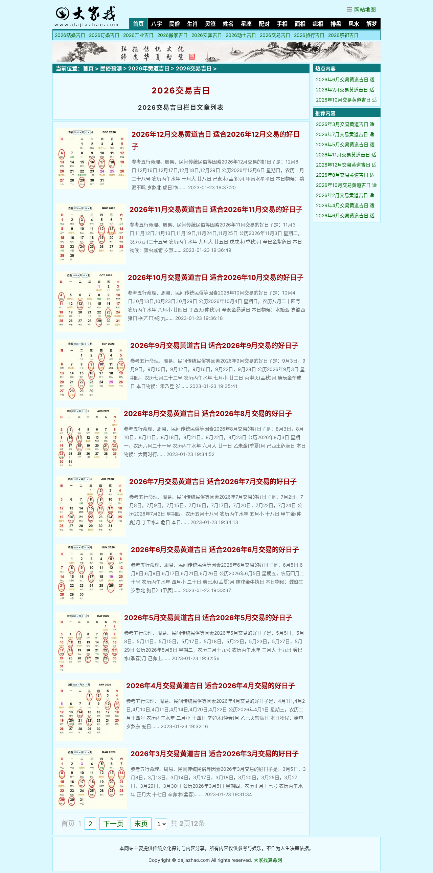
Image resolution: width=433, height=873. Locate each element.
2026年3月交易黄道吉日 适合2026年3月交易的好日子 (215, 754)
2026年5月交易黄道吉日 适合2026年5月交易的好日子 (208, 618)
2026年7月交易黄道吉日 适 (345, 134)
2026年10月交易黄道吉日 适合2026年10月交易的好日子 (215, 278)
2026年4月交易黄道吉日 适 (345, 205)
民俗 (174, 23)
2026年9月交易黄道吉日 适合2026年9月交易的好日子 (214, 346)
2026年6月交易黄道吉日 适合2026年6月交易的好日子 (215, 550)
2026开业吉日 (138, 35)
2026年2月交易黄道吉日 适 (345, 89)
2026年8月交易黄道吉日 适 (345, 175)
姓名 (228, 23)
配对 (264, 23)
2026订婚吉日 (104, 35)
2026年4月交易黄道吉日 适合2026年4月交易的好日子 (210, 686)
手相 (282, 23)
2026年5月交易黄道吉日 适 (345, 144)
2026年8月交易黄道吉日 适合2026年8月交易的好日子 (208, 414)
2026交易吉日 (275, 35)
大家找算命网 (268, 860)
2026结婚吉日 (70, 35)
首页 (138, 23)
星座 (246, 23)
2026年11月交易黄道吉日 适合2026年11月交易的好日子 (216, 209)
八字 (156, 23)
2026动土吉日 (241, 35)
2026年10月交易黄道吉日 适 (346, 100)
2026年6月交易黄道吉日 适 (345, 79)
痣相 (318, 23)
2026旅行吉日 (309, 35)
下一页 (113, 824)
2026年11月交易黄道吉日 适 (346, 154)
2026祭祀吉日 (343, 35)
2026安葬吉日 (206, 35)
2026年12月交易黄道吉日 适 (346, 165)
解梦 (371, 23)
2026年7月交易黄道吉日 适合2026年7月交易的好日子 (213, 482)
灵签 (210, 23)
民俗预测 (111, 68)
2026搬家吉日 (172, 35)
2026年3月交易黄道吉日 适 (345, 124)
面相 (300, 23)
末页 (141, 824)
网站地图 (365, 9)
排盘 (336, 23)
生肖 (192, 23)
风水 (353, 23)
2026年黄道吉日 (148, 68)
